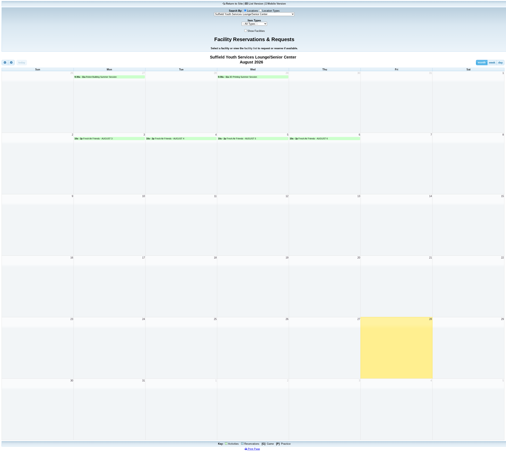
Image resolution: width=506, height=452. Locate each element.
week (492, 62)
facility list (250, 48)
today (21, 62)
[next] (11, 62)
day (500, 62)
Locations (252, 10)
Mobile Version (276, 3)
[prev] (5, 62)
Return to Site (234, 3)
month (482, 62)
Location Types (271, 10)
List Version (256, 3)
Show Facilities (256, 30)
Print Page (253, 448)
